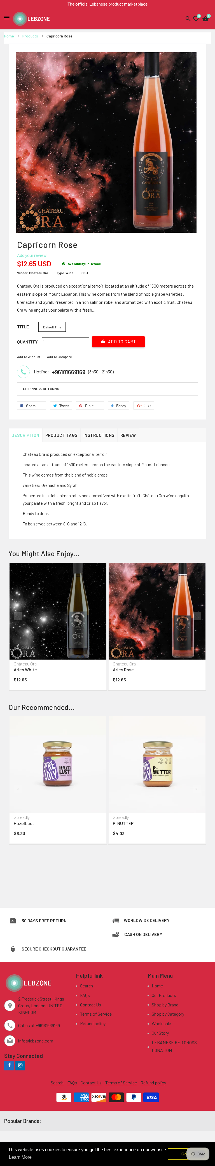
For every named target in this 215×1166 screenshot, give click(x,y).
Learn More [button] (20, 1157)
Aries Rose (123, 669)
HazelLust (24, 823)
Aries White (25, 669)
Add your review (32, 255)
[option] (58, 628)
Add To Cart (121, 341)
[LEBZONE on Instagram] (20, 1065)
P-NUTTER (123, 823)
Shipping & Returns (41, 389)
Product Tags (61, 435)
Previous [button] (18, 616)
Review (128, 435)
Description (25, 435)
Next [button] (197, 616)
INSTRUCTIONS (98, 435)
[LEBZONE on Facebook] (9, 1065)
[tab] (107, 389)
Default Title (52, 327)
